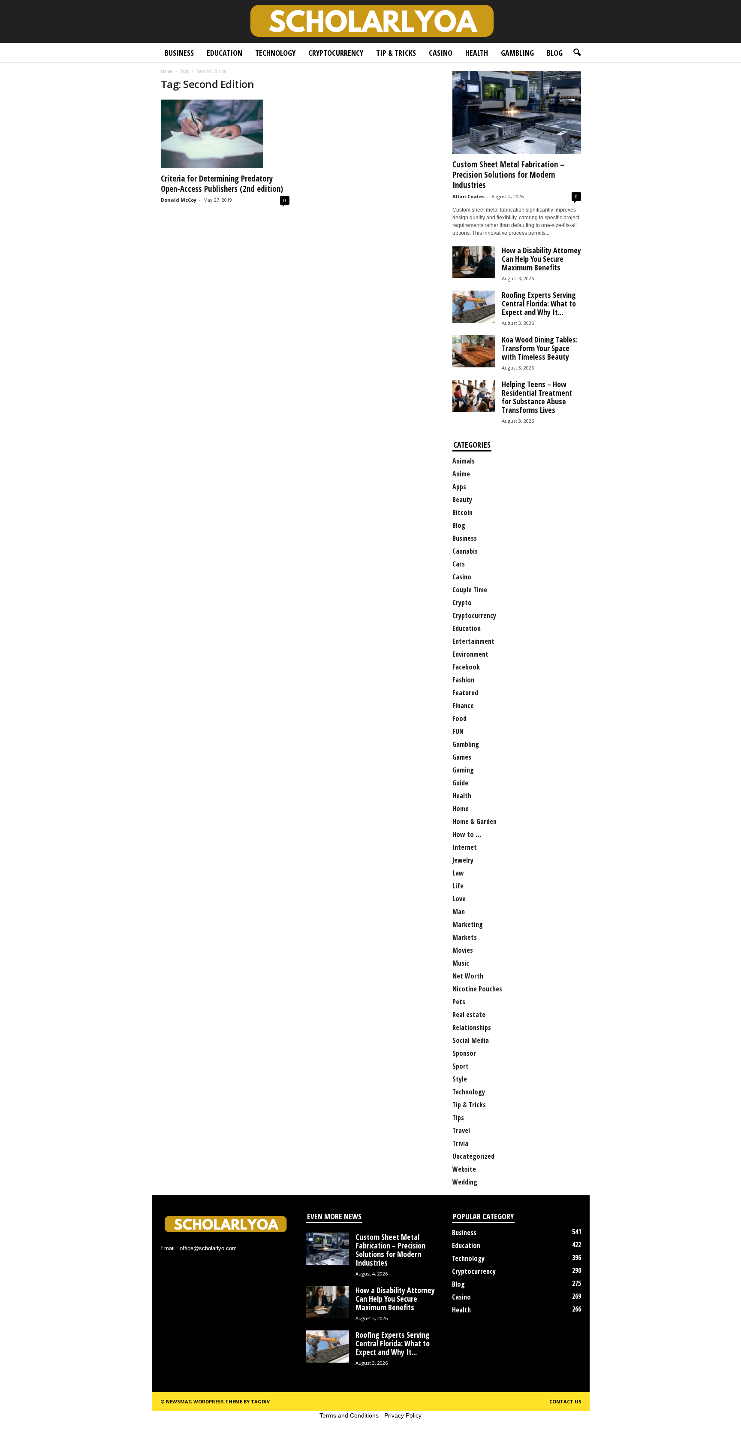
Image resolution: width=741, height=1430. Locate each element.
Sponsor (464, 1053)
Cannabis (465, 551)
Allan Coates (468, 196)
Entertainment (473, 641)
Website (464, 1169)
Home (166, 71)
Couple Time (469, 589)
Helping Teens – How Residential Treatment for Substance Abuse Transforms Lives (537, 397)
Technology (275, 53)
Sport (460, 1066)
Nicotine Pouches (477, 989)
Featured (465, 692)
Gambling (517, 53)
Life (458, 886)
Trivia (460, 1143)
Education (224, 53)
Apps (459, 486)
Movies (462, 950)
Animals (463, 461)
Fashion (463, 680)
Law (458, 873)
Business (179, 53)
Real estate (468, 1014)
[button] (576, 52)
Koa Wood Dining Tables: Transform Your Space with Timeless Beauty (540, 348)
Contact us (565, 1401)
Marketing (467, 924)
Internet (464, 847)
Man (458, 911)
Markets (464, 937)
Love (459, 898)
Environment (470, 654)
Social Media (470, 1040)
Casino (440, 53)
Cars (458, 564)
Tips (458, 1117)
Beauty (462, 499)
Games (461, 757)
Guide (460, 783)
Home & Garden (474, 821)
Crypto (462, 602)
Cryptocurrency (335, 53)
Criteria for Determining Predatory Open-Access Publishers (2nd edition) (222, 183)
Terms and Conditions (349, 1415)
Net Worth (467, 976)
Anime (461, 474)
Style (459, 1079)
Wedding (464, 1182)
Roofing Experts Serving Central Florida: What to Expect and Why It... (539, 303)
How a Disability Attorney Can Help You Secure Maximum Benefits (541, 259)
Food (459, 718)
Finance (463, 705)
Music (460, 963)
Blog (555, 53)
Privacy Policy (403, 1415)
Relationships (471, 1027)
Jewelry (462, 860)
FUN (458, 731)
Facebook (466, 667)
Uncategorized (473, 1156)
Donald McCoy (178, 200)
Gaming (463, 770)
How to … (467, 834)
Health (476, 53)
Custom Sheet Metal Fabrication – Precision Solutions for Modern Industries (508, 175)
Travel (461, 1130)
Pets (458, 1001)
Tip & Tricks (396, 53)
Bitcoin (462, 512)
